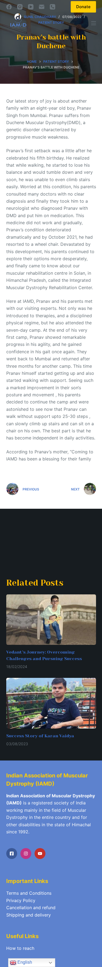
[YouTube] (30, 7)
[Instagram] (20, 7)
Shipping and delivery (28, 915)
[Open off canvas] (93, 23)
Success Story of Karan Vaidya (40, 735)
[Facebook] (9, 7)
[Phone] (52, 7)
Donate (83, 6)
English (24, 962)
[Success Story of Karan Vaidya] (51, 703)
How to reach (20, 948)
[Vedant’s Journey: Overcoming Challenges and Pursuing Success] (51, 619)
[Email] (41, 7)
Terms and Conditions (28, 893)
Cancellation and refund (30, 907)
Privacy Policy (20, 900)
